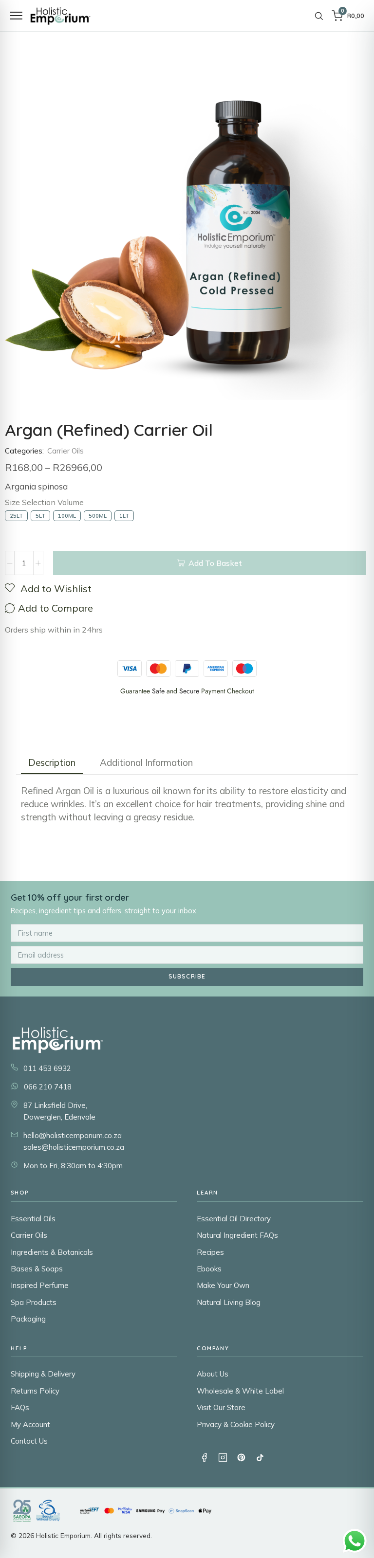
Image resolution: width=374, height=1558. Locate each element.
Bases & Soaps (37, 1268)
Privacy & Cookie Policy (236, 1424)
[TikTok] (259, 1457)
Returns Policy (35, 1390)
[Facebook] (204, 1457)
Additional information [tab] (146, 762)
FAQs (20, 1407)
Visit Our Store (221, 1407)
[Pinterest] (241, 1457)
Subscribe (187, 976)
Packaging (28, 1318)
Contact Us (29, 1441)
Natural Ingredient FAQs (237, 1235)
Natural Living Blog (229, 1302)
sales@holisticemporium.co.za (73, 1147)
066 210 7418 (48, 1086)
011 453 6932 (47, 1068)
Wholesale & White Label (240, 1390)
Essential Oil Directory (234, 1218)
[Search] (319, 16)
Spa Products (33, 1302)
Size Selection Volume (44, 502)
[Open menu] (16, 15)
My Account (30, 1424)
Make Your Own (223, 1285)
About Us (212, 1373)
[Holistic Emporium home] (60, 15)
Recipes (210, 1252)
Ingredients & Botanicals (52, 1252)
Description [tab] (51, 762)
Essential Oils (33, 1218)
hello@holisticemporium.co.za (72, 1135)
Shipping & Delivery (43, 1373)
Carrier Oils (65, 450)
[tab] (52, 763)
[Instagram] (222, 1457)
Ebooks (209, 1268)
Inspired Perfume (40, 1285)
